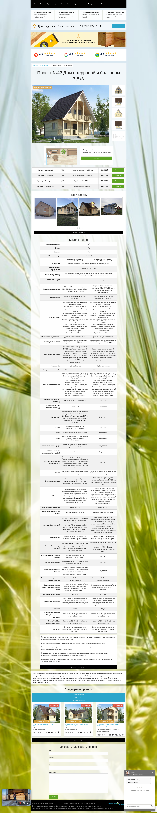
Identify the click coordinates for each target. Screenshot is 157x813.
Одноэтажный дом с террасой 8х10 (77, 725)
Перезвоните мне (119, 26)
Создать (96, 158)
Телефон (51, 757)
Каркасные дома (52, 4)
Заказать (118, 170)
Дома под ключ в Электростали (55, 26)
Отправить (53, 796)
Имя (50, 750)
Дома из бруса (39, 4)
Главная (35, 65)
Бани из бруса (66, 4)
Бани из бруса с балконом (78, 700)
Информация (92, 4)
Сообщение (52, 772)
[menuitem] (38, 4)
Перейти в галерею (78, 232)
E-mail (50, 765)
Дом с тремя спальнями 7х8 (43, 725)
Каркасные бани (79, 4)
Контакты (104, 4)
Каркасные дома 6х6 (78, 694)
